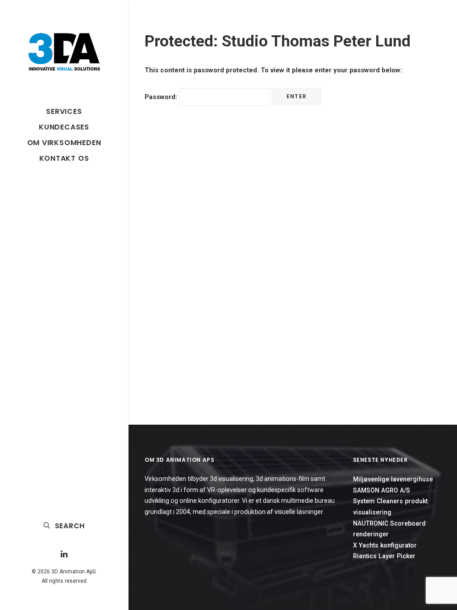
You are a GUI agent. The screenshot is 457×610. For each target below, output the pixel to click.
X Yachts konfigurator (385, 545)
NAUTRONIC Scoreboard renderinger (389, 529)
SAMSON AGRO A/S (381, 490)
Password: (162, 97)
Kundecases (64, 127)
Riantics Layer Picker (384, 556)
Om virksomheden (64, 143)
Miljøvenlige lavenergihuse (393, 479)
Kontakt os (64, 158)
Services (64, 111)
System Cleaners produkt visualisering (390, 506)
